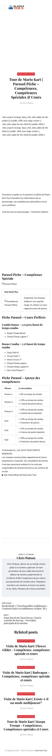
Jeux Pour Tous (41, 750)
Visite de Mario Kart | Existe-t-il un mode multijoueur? (26, 701)
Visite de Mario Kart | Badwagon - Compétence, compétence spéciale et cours (26, 676)
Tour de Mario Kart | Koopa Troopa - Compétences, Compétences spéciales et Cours (26, 725)
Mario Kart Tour (26, 74)
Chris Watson (28, 103)
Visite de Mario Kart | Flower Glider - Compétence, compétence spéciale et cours (26, 650)
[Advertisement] (26, 42)
